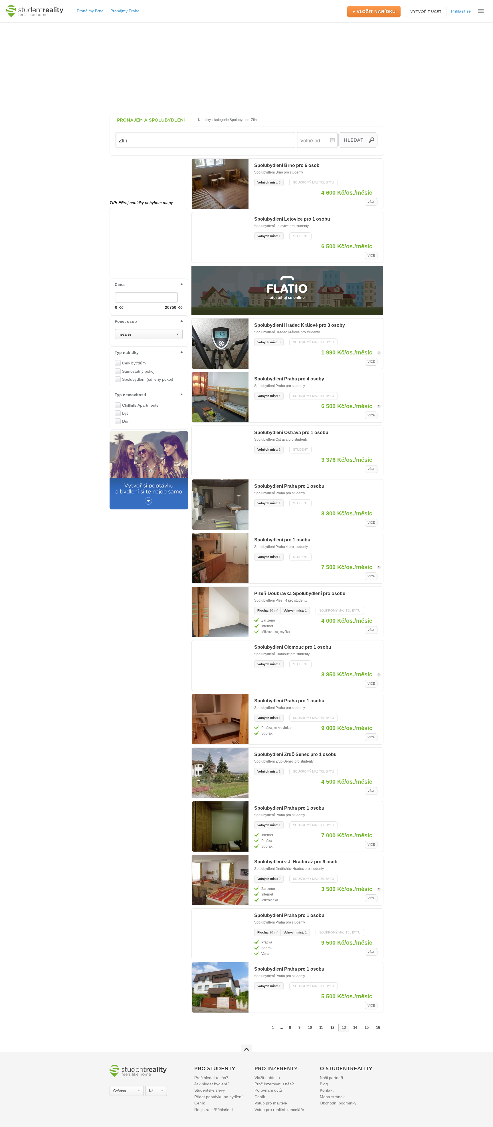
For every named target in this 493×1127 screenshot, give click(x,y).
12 (332, 1027)
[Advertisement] (246, 68)
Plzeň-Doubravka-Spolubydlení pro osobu (299, 593)
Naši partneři (331, 1077)
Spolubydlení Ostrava (271, 439)
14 (355, 1027)
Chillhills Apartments (140, 405)
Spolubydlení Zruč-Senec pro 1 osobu (295, 754)
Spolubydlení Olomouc (272, 654)
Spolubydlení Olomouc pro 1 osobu (292, 647)
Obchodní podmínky (338, 1103)
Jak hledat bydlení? (211, 1084)
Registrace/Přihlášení (213, 1109)
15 (367, 1027)
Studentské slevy (209, 1090)
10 (310, 1027)
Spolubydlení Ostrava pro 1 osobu (291, 432)
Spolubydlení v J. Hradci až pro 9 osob (296, 861)
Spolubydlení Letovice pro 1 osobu (292, 219)
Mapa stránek (332, 1096)
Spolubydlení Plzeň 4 (270, 600)
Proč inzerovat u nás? (274, 1084)
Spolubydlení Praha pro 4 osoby (289, 378)
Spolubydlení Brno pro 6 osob (287, 165)
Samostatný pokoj (138, 371)
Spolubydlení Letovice (271, 226)
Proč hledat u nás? (211, 1077)
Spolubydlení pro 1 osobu (282, 539)
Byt (125, 413)
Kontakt (327, 1090)
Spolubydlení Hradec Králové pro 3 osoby (299, 325)
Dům (126, 421)
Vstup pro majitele (270, 1103)
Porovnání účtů (268, 1090)
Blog (324, 1084)
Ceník (199, 1103)
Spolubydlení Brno (268, 172)
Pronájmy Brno (90, 11)
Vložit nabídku (267, 1077)
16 (378, 1027)
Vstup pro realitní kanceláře (279, 1109)
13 (344, 1027)
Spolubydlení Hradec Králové (277, 332)
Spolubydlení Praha (269, 386)
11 (321, 1027)
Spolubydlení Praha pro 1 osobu (289, 486)
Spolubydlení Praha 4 (271, 547)
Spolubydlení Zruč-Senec (274, 761)
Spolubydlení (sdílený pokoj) (147, 379)
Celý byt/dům (134, 363)
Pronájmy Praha (125, 11)
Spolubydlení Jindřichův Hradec (279, 869)
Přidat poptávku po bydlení (218, 1096)
